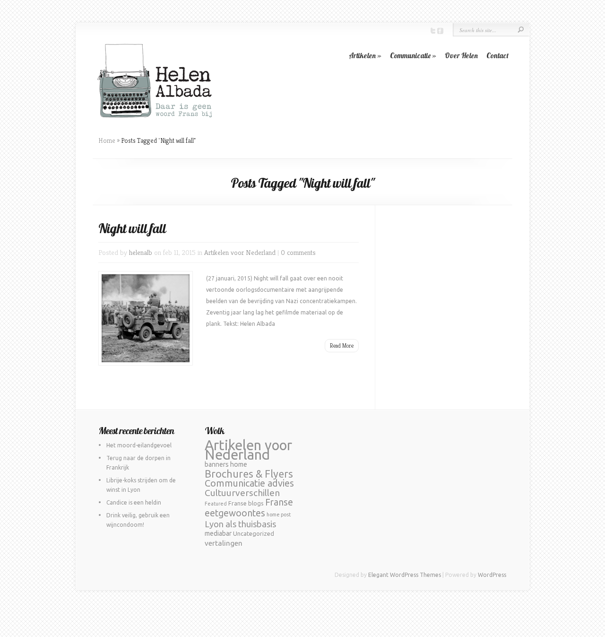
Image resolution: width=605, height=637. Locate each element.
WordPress (492, 575)
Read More (342, 345)
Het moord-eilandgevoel (139, 445)
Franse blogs (246, 503)
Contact (497, 55)
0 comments (298, 252)
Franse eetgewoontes (249, 507)
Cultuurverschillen (242, 493)
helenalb (140, 252)
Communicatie (413, 55)
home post (279, 514)
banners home (226, 464)
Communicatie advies (249, 483)
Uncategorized (253, 533)
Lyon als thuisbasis (240, 524)
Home (106, 140)
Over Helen (461, 55)
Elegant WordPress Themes (404, 575)
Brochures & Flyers (249, 474)
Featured (216, 503)
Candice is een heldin (133, 502)
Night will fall (132, 228)
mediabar (218, 533)
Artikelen (365, 55)
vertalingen (223, 543)
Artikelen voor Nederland (240, 252)
